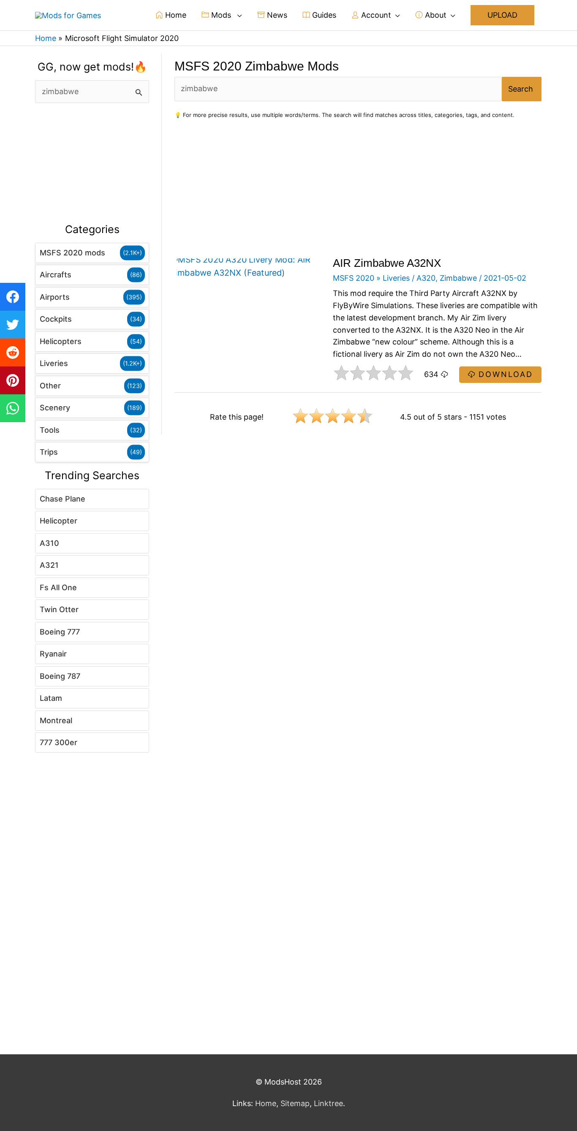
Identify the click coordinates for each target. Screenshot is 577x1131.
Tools (50, 430)
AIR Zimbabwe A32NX (387, 263)
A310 (49, 543)
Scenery (55, 407)
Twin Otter (59, 609)
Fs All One (58, 587)
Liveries (54, 363)
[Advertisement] (92, 163)
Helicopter (58, 520)
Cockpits (56, 319)
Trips (49, 452)
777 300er (58, 742)
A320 (425, 278)
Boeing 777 (60, 631)
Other (50, 385)
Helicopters (61, 341)
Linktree (328, 1103)
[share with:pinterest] (12, 380)
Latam (51, 698)
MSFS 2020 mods (72, 252)
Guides (323, 15)
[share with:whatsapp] (12, 408)
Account (375, 15)
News (276, 15)
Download (504, 374)
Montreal (56, 720)
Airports (55, 297)
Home (174, 15)
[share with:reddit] (12, 352)
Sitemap (295, 1103)
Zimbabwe (458, 278)
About (434, 15)
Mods (221, 15)
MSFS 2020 (353, 278)
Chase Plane (62, 498)
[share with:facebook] (12, 297)
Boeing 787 (60, 676)
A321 (49, 565)
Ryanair (53, 653)
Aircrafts (55, 274)
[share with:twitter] (12, 325)
